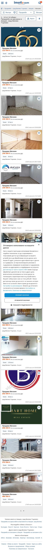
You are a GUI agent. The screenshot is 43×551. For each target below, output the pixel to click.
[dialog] (21, 275)
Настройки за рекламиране (12, 286)
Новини (3, 544)
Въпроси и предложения (16, 546)
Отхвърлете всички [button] (22, 300)
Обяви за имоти (12, 544)
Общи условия (30, 546)
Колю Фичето (24, 527)
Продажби (22, 544)
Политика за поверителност (18, 548)
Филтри (8, 12)
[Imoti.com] (2, 9)
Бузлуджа (4, 527)
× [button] (38, 244)
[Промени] (31, 12)
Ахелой (37, 538)
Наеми (28, 544)
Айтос (3, 538)
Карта (32, 18)
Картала (16, 527)
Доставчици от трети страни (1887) (15, 270)
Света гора (33, 527)
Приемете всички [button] (22, 295)
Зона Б (10, 527)
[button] (21, 305)
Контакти (31, 548)
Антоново (16, 538)
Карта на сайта (37, 544)
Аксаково (9, 538)
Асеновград (30, 538)
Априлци (23, 538)
